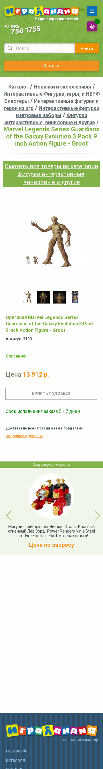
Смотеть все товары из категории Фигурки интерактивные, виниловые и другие (51, 174)
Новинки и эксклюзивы (62, 87)
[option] (28, 297)
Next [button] (92, 511)
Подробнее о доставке (24, 436)
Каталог (51, 66)
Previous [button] (5, 511)
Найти (86, 48)
